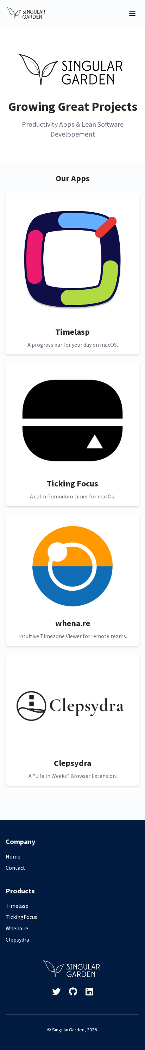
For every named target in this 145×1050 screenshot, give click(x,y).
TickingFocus (21, 916)
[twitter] (56, 992)
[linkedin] (89, 992)
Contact (15, 867)
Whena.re (17, 928)
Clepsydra (17, 939)
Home (13, 856)
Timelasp (17, 905)
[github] (73, 992)
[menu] (132, 13)
